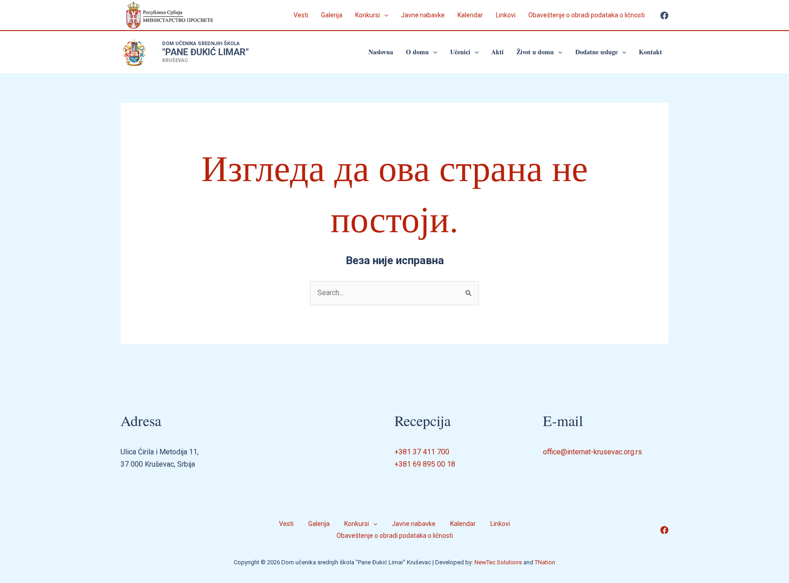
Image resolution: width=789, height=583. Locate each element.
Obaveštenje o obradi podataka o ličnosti (586, 15)
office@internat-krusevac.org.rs (592, 452)
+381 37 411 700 (421, 452)
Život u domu (535, 52)
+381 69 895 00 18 (424, 464)
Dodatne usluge (596, 52)
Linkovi (505, 15)
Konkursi (367, 15)
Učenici (460, 52)
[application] (384, 15)
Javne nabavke (423, 15)
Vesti (301, 15)
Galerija (331, 15)
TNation (545, 562)
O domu (417, 52)
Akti (497, 52)
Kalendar (470, 15)
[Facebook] (664, 15)
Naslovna (380, 52)
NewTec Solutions (498, 562)
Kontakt (650, 52)
